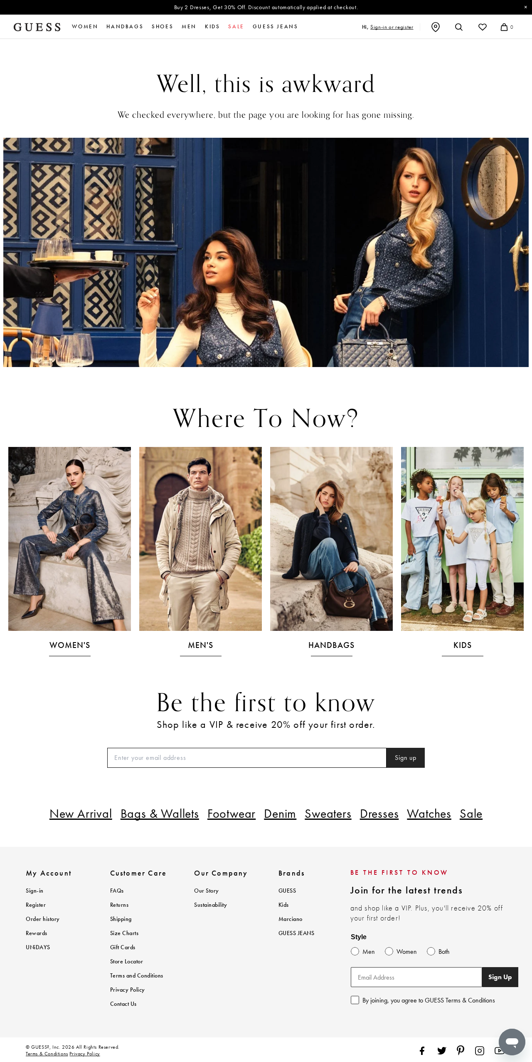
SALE (236, 26)
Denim (280, 813)
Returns (119, 904)
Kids (212, 26)
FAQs (117, 890)
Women (85, 26)
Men (189, 26)
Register (36, 904)
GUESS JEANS (296, 933)
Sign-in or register (391, 26)
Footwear (231, 813)
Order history (43, 919)
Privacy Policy (127, 989)
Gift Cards (122, 947)
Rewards (36, 933)
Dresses (379, 813)
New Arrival (80, 813)
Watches (429, 813)
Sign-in (35, 890)
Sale (471, 813)
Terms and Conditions (136, 975)
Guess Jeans (275, 26)
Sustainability (210, 904)
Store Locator (126, 961)
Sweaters (328, 813)
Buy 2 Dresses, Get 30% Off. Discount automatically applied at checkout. (266, 7)
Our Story (206, 890)
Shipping (121, 919)
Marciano (290, 919)
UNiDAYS (38, 947)
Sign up (405, 757)
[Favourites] (482, 27)
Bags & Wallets (160, 813)
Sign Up (500, 977)
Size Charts (124, 933)
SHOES (162, 26)
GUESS (287, 890)
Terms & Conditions (47, 1053)
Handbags (124, 26)
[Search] (459, 27)
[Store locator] (435, 27)
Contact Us (123, 1003)
